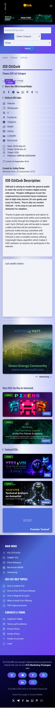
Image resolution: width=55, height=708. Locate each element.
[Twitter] (4, 92)
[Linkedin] (27, 700)
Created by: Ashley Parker (14, 168)
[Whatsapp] (32, 700)
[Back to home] (27, 6)
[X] (11, 675)
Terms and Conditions (17, 624)
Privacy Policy (13, 629)
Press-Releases (14, 562)
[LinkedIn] (18, 92)
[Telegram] (13, 92)
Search (27, 48)
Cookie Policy (13, 634)
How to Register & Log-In (18, 596)
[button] (51, 6)
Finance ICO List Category (14, 73)
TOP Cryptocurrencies (17, 605)
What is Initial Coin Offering (19, 600)
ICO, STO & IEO (13, 553)
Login (9, 643)
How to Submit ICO (15, 586)
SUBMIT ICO (12, 557)
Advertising (44, 377)
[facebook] (22, 700)
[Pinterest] (27, 92)
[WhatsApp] (22, 92)
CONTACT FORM (14, 619)
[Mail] (36, 92)
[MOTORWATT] (27, 349)
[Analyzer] (27, 18)
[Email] (33, 682)
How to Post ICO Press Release (21, 591)
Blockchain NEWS (15, 567)
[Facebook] (8, 92)
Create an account (15, 639)
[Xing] (32, 92)
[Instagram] (43, 675)
